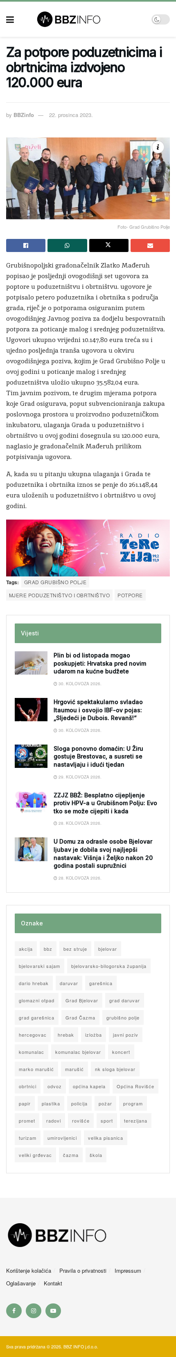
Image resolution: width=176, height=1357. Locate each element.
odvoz (54, 1086)
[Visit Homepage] (83, 19)
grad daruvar (124, 1000)
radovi (53, 1120)
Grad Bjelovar (81, 1000)
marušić (74, 1069)
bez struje (75, 948)
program (133, 1103)
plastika (51, 1103)
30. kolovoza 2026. (79, 683)
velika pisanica (105, 1137)
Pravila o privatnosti (82, 1270)
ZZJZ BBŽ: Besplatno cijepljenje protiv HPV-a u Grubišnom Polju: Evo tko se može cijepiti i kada (105, 803)
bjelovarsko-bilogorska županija (109, 966)
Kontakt (53, 1283)
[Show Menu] (10, 19)
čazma (71, 1155)
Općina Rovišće (135, 1086)
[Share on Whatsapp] (67, 245)
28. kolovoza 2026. (79, 823)
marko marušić (36, 1069)
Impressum (128, 1270)
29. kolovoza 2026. (79, 777)
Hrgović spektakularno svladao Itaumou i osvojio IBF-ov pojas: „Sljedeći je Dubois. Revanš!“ (98, 709)
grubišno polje (123, 1017)
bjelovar (107, 948)
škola (96, 1155)
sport (107, 1120)
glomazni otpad (36, 1000)
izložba (93, 1034)
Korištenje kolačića (28, 1270)
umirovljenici (62, 1137)
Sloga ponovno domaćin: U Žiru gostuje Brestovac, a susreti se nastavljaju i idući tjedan (98, 756)
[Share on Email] (150, 245)
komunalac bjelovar (78, 1052)
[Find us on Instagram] (33, 1310)
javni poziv (125, 1034)
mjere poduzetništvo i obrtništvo (59, 595)
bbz (48, 948)
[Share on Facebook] (25, 245)
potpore (129, 595)
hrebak (66, 1034)
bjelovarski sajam (39, 966)
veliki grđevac (35, 1155)
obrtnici (27, 1086)
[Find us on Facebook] (14, 1310)
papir (25, 1103)
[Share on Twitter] (109, 245)
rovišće (81, 1120)
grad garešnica (36, 1017)
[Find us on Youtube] (53, 1310)
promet (27, 1120)
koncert (121, 1052)
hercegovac (33, 1034)
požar (105, 1103)
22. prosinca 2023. (71, 115)
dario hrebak (34, 983)
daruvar (69, 983)
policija (79, 1103)
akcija (26, 948)
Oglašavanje (21, 1283)
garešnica (101, 983)
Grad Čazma (80, 1017)
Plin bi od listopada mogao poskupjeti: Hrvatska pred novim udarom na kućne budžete (100, 663)
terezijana (135, 1120)
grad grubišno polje (55, 581)
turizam (27, 1137)
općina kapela (89, 1086)
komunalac (31, 1052)
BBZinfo (24, 115)
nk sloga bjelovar (115, 1069)
